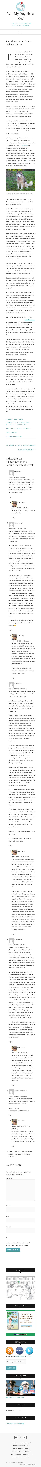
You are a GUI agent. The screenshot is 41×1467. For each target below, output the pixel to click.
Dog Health (18, 419)
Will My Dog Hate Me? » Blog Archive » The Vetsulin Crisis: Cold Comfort (21, 1154)
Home (14, 1443)
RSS (16, 1356)
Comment (9, 1178)
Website (8, 1227)
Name (8, 1206)
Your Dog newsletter (14, 436)
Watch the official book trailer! (15, 1397)
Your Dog (25, 145)
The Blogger (24, 1443)
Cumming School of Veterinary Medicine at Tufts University (18, 423)
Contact (26, 1457)
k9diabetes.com (30, 320)
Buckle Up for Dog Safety (26, 449)
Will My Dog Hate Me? (20, 16)
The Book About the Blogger (20, 1454)
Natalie (16, 683)
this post (27, 160)
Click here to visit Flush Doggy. (15, 1423)
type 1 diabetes (24, 428)
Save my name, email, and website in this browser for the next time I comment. (18, 1244)
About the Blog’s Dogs (20, 1448)
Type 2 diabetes (11, 432)
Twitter (28, 1356)
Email (8, 1216)
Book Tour (15, 1457)
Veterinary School (14, 1111)
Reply (10, 497)
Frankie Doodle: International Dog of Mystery (20, 445)
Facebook (21, 1356)
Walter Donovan (19, 1090)
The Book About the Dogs (20, 1451)
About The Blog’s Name (20, 1445)
